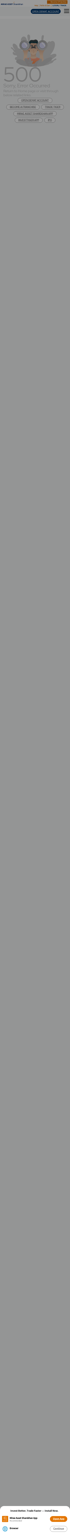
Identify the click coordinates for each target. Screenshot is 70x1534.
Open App (58, 1518)
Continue (58, 1528)
